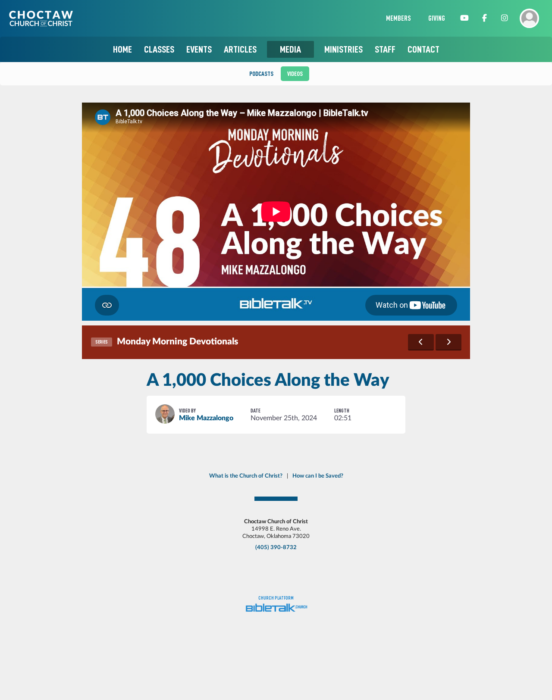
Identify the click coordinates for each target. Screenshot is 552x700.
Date (255, 410)
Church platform (276, 598)
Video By (187, 410)
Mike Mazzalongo (206, 418)
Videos (295, 74)
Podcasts (261, 74)
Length (341, 410)
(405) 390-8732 (276, 547)
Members (398, 18)
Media (290, 49)
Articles (240, 49)
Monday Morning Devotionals (177, 341)
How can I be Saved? (317, 475)
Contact (423, 49)
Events (199, 49)
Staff (385, 49)
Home (122, 49)
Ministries (343, 49)
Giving (436, 18)
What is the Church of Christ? (245, 475)
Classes (159, 49)
